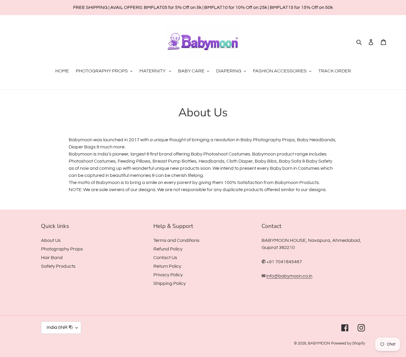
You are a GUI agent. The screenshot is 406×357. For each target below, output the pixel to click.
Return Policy (167, 266)
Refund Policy (167, 249)
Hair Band (52, 257)
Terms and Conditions (176, 240)
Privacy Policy (168, 274)
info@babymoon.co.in (289, 276)
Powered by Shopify (348, 343)
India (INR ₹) (60, 327)
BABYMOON (319, 343)
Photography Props (62, 249)
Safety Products (58, 266)
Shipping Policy (169, 283)
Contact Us (165, 257)
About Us (51, 240)
